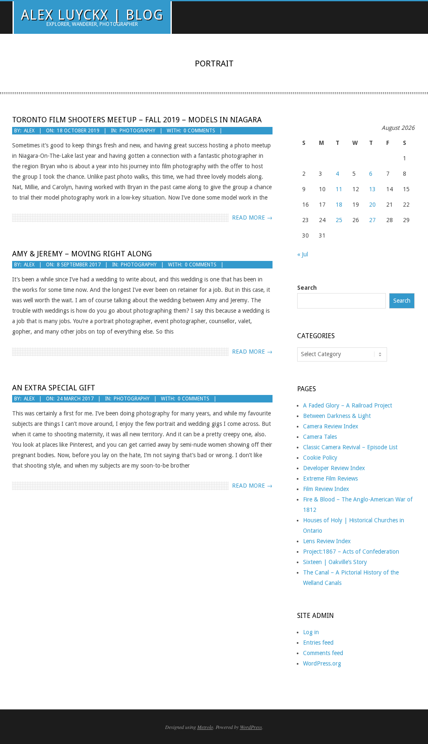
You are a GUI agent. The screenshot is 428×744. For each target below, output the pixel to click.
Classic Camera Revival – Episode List (350, 447)
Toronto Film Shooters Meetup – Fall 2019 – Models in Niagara (137, 119)
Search (307, 287)
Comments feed (323, 653)
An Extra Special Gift (53, 387)
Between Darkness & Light (337, 415)
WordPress (251, 727)
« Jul (302, 254)
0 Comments (199, 131)
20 (372, 204)
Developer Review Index (334, 468)
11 (339, 189)
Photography (137, 131)
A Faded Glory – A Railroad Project (347, 405)
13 (372, 189)
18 (339, 204)
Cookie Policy (320, 457)
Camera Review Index (330, 426)
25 (339, 220)
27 (372, 220)
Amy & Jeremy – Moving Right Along (82, 253)
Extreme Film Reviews (330, 478)
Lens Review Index (327, 541)
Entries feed (318, 642)
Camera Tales (320, 436)
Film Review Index (326, 489)
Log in (311, 632)
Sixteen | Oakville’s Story (335, 562)
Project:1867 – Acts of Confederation (351, 551)
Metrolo (205, 727)
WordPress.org (322, 663)
